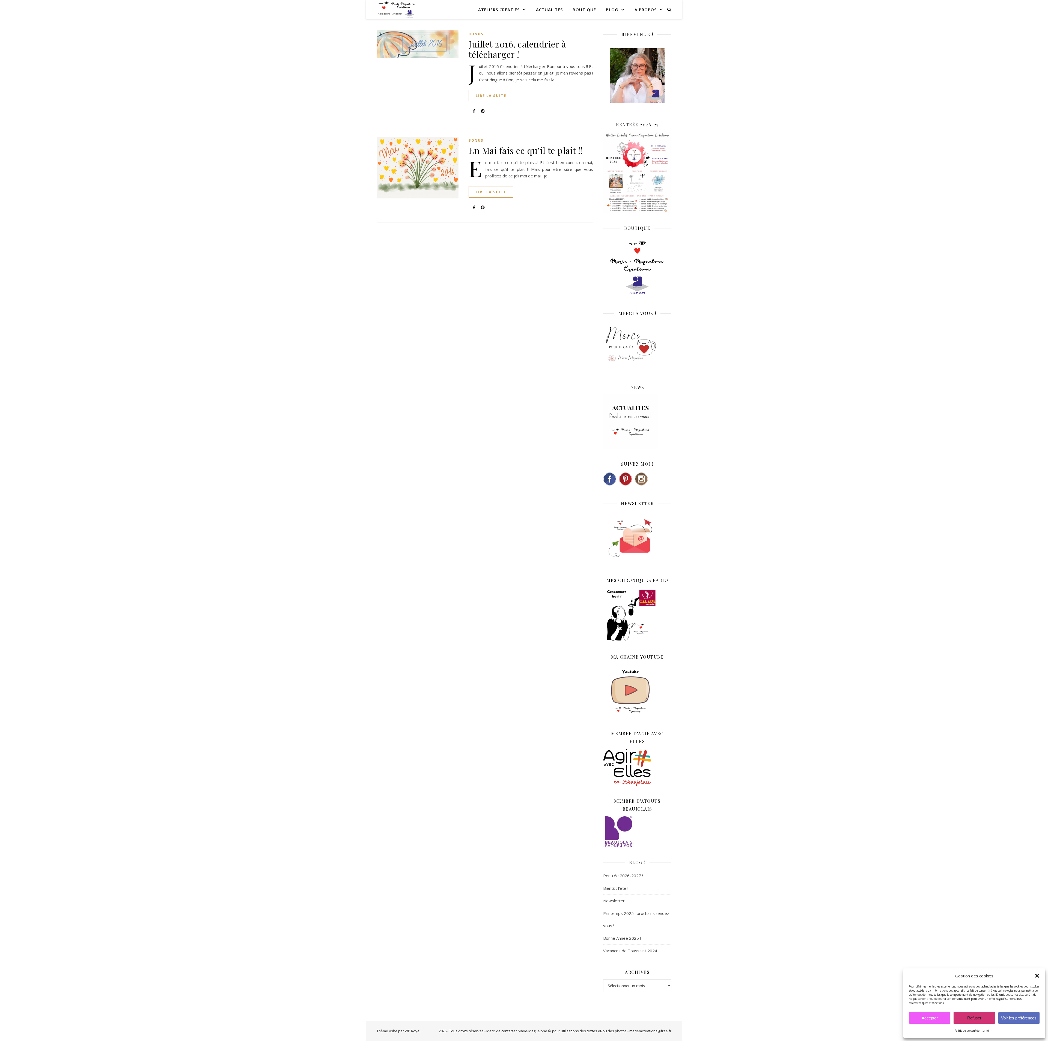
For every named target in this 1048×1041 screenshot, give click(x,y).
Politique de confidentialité (971, 1031)
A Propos (646, 9)
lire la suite (491, 95)
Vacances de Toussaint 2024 (630, 950)
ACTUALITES (549, 9)
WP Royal (412, 1030)
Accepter (930, 1018)
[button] (1037, 975)
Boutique (584, 9)
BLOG (612, 9)
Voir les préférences (1019, 1018)
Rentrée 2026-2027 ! (623, 875)
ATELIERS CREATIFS (499, 9)
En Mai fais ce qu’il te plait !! (526, 150)
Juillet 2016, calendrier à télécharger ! (517, 49)
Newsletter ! (615, 900)
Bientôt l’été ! (615, 888)
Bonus (476, 34)
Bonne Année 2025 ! (622, 938)
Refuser (974, 1018)
